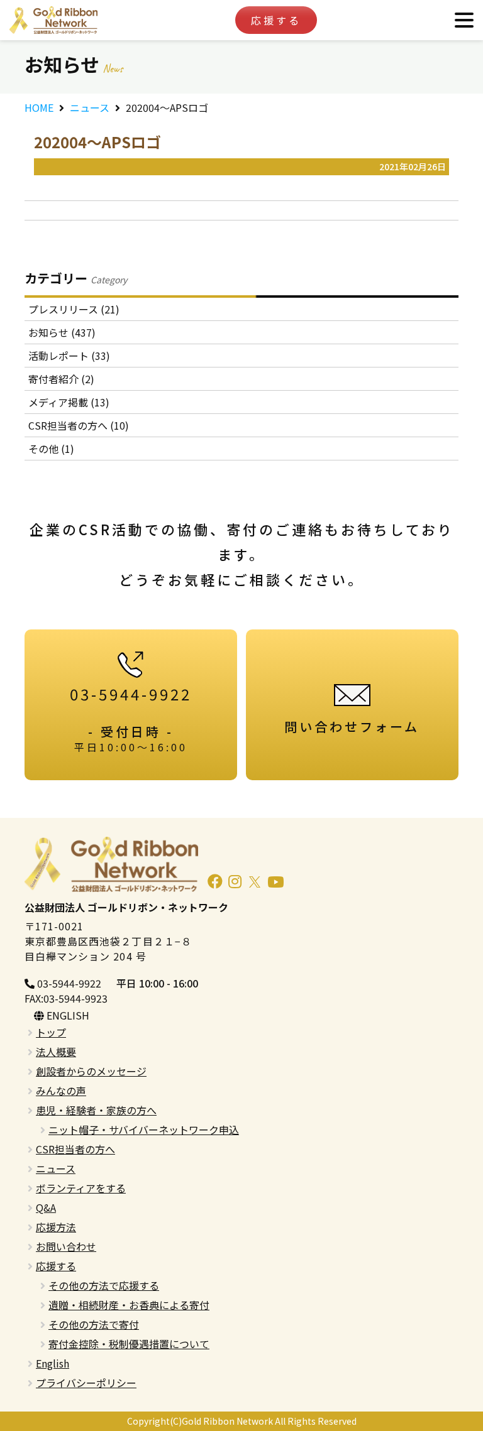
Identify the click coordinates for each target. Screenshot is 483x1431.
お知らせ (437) (62, 332)
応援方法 (56, 1226)
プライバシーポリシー (86, 1382)
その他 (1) (51, 448)
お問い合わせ (66, 1246)
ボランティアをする (81, 1187)
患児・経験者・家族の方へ (96, 1110)
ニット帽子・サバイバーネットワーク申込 (143, 1129)
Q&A (46, 1207)
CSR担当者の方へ (75, 1148)
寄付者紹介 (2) (61, 378)
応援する (276, 20)
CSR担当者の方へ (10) (78, 425)
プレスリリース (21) (73, 309)
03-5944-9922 (68, 983)
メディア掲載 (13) (68, 402)
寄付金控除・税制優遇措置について (128, 1343)
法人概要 (56, 1051)
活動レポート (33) (69, 355)
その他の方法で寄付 (93, 1324)
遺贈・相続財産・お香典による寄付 (128, 1304)
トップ (51, 1032)
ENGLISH (66, 1015)
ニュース (89, 107)
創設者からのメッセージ (91, 1071)
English (52, 1363)
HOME (39, 107)
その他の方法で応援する (103, 1285)
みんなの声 (61, 1090)
